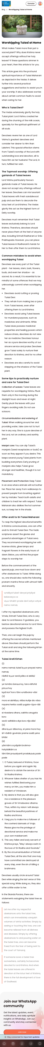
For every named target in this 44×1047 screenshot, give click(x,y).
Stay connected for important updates (23, 1037)
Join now (22, 1032)
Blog (3, 10)
